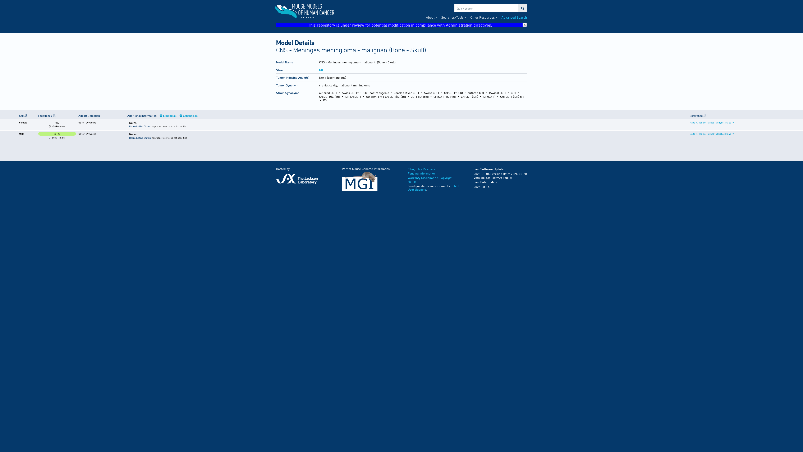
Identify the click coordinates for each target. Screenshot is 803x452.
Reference (696, 115)
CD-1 (322, 70)
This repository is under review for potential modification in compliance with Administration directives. (400, 25)
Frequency (45, 115)
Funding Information (422, 173)
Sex (21, 115)
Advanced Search (514, 17)
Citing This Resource (422, 169)
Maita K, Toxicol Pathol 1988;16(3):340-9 (711, 122)
